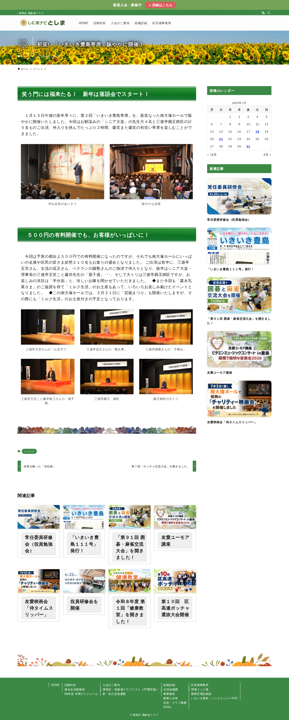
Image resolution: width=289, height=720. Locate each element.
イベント (29, 56)
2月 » (267, 154)
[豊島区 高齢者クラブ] (43, 23)
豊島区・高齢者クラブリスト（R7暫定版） (131, 689)
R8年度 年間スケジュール (81, 694)
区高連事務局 (200, 685)
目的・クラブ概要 (175, 703)
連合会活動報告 (75, 689)
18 (257, 131)
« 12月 (212, 154)
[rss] (263, 13)
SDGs (167, 707)
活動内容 (70, 685)
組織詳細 (169, 685)
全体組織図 (171, 689)
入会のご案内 (111, 685)
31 (248, 146)
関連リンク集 (200, 689)
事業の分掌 (170, 698)
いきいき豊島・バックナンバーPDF (214, 698)
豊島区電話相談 (201, 694)
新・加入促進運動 (114, 694)
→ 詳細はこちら (160, 5)
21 (221, 139)
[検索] (268, 13)
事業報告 (169, 694)
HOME (55, 685)
